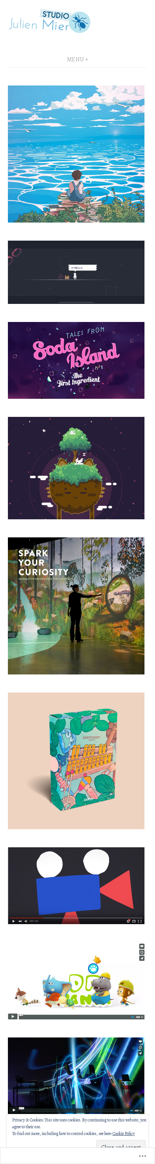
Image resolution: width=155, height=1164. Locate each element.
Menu (75, 59)
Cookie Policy (123, 1133)
